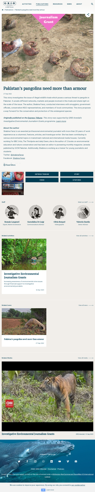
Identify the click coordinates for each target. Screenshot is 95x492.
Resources (57, 4)
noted (21, 474)
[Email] (76, 464)
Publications (42, 4)
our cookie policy (78, 485)
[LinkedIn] (52, 464)
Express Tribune (42, 174)
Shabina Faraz (19, 158)
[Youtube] (60, 464)
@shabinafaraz (17, 155)
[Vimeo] (68, 464)
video (42, 180)
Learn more (50, 490)
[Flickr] (43, 464)
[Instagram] (35, 464)
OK (43, 490)
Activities (26, 4)
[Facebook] (27, 464)
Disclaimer (52, 469)
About (79, 4)
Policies (60, 469)
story (76, 174)
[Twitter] (19, 464)
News (69, 4)
